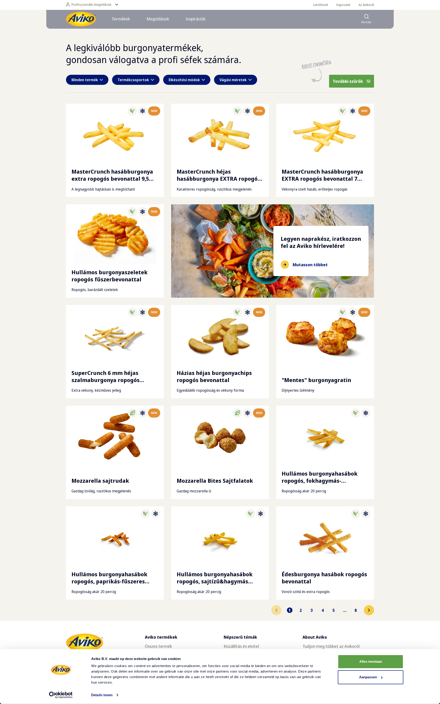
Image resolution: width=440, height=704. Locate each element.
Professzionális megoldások (91, 4)
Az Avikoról (366, 5)
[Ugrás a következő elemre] (369, 610)
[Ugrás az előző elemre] (276, 610)
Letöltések (320, 5)
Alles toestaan (370, 661)
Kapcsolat (343, 5)
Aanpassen (368, 677)
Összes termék (158, 646)
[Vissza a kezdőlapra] (81, 19)
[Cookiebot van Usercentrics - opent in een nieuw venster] (61, 695)
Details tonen (102, 695)
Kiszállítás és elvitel (241, 646)
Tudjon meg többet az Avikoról (331, 646)
